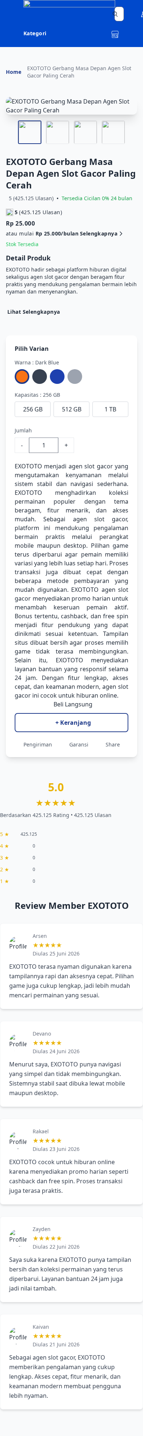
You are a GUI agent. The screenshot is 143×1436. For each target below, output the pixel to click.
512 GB (71, 409)
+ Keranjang (73, 723)
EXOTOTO (28, 466)
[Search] (115, 14)
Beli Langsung (73, 704)
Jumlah (23, 430)
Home (13, 71)
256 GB (33, 409)
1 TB (110, 409)
